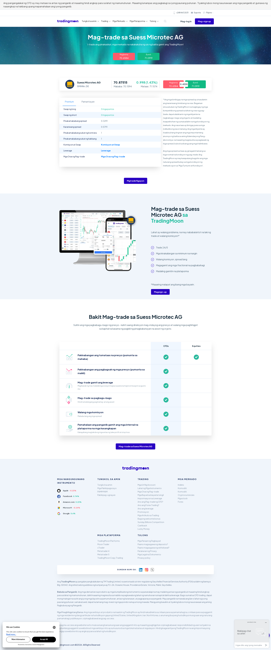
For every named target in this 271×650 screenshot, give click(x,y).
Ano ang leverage (145, 508)
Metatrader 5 (103, 554)
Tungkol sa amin (104, 485)
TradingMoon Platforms (108, 541)
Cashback (142, 525)
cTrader (101, 547)
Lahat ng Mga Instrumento (150, 488)
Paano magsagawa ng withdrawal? (153, 547)
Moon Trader (103, 544)
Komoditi (182, 488)
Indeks (181, 485)
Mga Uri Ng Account (147, 485)
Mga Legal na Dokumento (149, 554)
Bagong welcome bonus (149, 518)
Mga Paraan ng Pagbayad (149, 541)
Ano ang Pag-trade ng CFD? (150, 501)
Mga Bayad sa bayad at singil (151, 495)
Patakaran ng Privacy (147, 551)
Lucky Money (144, 529)
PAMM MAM (102, 491)
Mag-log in (186, 21)
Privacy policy (144, 558)
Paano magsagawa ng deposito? (153, 544)
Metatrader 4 (103, 551)
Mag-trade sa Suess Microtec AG (135, 446)
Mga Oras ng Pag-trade (148, 491)
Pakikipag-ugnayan (106, 495)
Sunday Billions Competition (151, 522)
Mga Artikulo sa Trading (148, 515)
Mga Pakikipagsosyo (107, 488)
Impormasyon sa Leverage (150, 498)
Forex (180, 501)
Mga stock (183, 498)
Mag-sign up (204, 21)
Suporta (197, 13)
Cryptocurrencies (186, 495)
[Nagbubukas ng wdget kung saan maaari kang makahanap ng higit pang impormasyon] (251, 634)
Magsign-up (160, 292)
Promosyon (143, 512)
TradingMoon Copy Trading (110, 558)
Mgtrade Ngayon (135, 180)
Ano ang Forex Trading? (148, 505)
